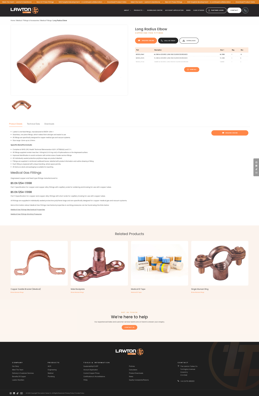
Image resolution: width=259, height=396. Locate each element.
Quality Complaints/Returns (139, 380)
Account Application (90, 369)
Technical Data (33, 123)
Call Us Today (169, 41)
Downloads (191, 41)
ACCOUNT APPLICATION (174, 10)
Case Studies (198, 10)
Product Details (15, 123)
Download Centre (154, 10)
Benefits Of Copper (19, 376)
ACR (49, 366)
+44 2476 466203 (187, 381)
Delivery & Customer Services (23, 373)
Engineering (52, 369)
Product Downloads (136, 373)
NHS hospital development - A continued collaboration (80, 2)
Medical (19, 20)
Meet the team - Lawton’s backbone (17, 2)
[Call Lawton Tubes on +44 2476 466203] (245, 10)
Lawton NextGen (18, 380)
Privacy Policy (69, 393)
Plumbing (51, 376)
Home (13, 20)
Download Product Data (116, 2)
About (126, 10)
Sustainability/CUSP (90, 366)
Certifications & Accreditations (94, 376)
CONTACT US (129, 327)
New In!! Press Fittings (45, 2)
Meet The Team (17, 369)
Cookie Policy (79, 393)
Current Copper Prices (91, 373)
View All (193, 69)
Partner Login (217, 10)
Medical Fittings (46, 20)
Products (138, 10)
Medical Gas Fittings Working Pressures (26, 214)
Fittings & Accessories (31, 20)
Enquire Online (148, 40)
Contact (234, 10)
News (188, 10)
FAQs (85, 380)
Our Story (15, 366)
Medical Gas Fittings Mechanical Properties (28, 209)
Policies (132, 366)
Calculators (133, 369)
